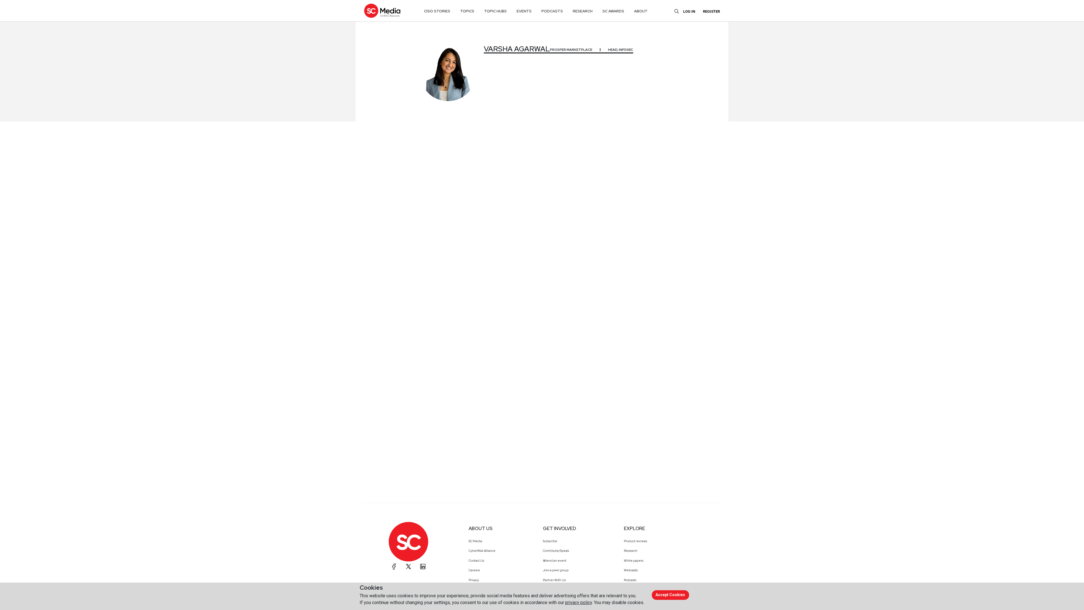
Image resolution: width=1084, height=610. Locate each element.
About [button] (641, 11)
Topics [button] (467, 11)
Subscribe (550, 541)
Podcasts (630, 580)
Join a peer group (556, 570)
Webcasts (631, 570)
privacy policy (578, 602)
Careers (474, 570)
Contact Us (476, 561)
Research (630, 551)
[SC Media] (382, 10)
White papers (633, 561)
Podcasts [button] (552, 11)
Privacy (474, 580)
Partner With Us (554, 580)
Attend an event (554, 561)
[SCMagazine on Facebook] (394, 566)
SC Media (475, 541)
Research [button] (583, 11)
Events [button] (524, 11)
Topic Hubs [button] (495, 11)
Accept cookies (670, 594)
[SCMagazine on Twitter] (408, 566)
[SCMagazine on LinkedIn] (422, 566)
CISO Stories (437, 11)
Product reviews (635, 541)
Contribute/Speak (556, 551)
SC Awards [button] (613, 11)
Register (711, 11)
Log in (689, 11)
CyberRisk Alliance (482, 551)
